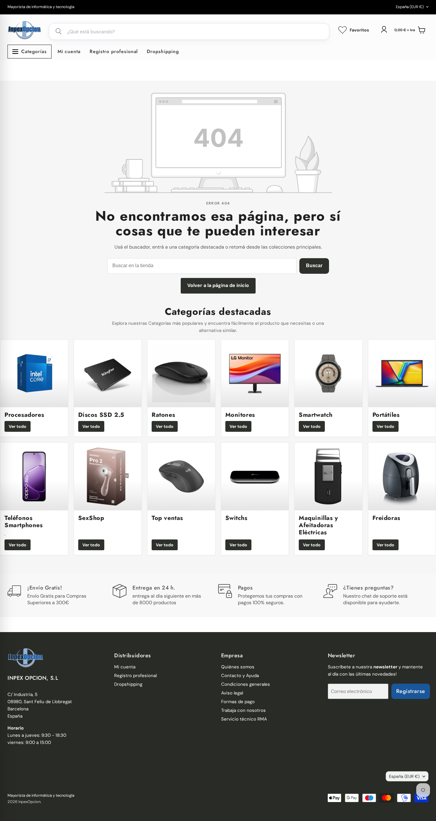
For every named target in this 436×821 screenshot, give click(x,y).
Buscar (314, 265)
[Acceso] (384, 29)
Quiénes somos (237, 667)
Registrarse (410, 691)
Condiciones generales (245, 684)
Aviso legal (232, 693)
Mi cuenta (69, 51)
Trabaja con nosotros (243, 710)
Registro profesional (114, 51)
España (410, 6)
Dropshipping (163, 51)
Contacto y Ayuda (240, 676)
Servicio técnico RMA (244, 719)
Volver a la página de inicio (218, 285)
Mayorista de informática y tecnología (40, 7)
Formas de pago (238, 702)
